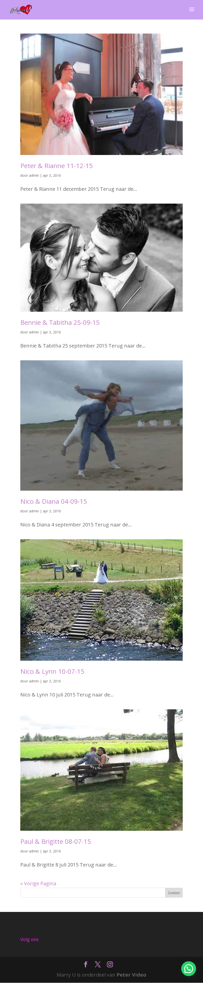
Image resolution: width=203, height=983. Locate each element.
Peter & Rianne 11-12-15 (56, 165)
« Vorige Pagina (38, 883)
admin (34, 175)
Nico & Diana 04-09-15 (53, 501)
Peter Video (131, 974)
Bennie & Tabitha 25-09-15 (60, 322)
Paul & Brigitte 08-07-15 (55, 841)
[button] (188, 968)
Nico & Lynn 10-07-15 (52, 671)
